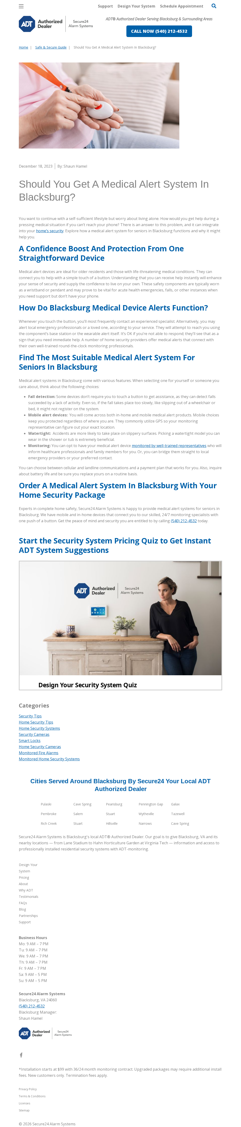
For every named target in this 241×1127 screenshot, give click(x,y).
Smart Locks (29, 740)
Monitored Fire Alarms (38, 752)
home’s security (50, 230)
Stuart (110, 814)
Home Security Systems (39, 728)
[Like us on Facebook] (21, 1056)
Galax (175, 804)
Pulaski (46, 804)
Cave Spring (82, 804)
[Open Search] (214, 6)
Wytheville (146, 814)
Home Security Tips (36, 722)
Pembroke (48, 814)
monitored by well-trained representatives (169, 445)
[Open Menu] (21, 6)
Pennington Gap (151, 804)
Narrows (145, 823)
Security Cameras (34, 734)
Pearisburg (114, 804)
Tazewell (178, 814)
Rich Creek (49, 823)
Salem (78, 814)
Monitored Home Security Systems (49, 759)
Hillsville (112, 823)
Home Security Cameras (40, 746)
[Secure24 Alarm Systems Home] (56, 24)
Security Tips (30, 716)
